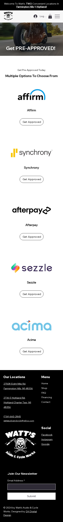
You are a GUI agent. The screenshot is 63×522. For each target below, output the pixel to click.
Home (44, 383)
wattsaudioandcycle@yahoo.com (19, 421)
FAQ (43, 392)
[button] (50, 16)
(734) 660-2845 (12, 416)
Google (45, 444)
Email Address (16, 480)
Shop (44, 388)
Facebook (46, 434)
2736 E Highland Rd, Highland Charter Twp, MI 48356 (17, 402)
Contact (45, 401)
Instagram (47, 439)
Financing (46, 397)
